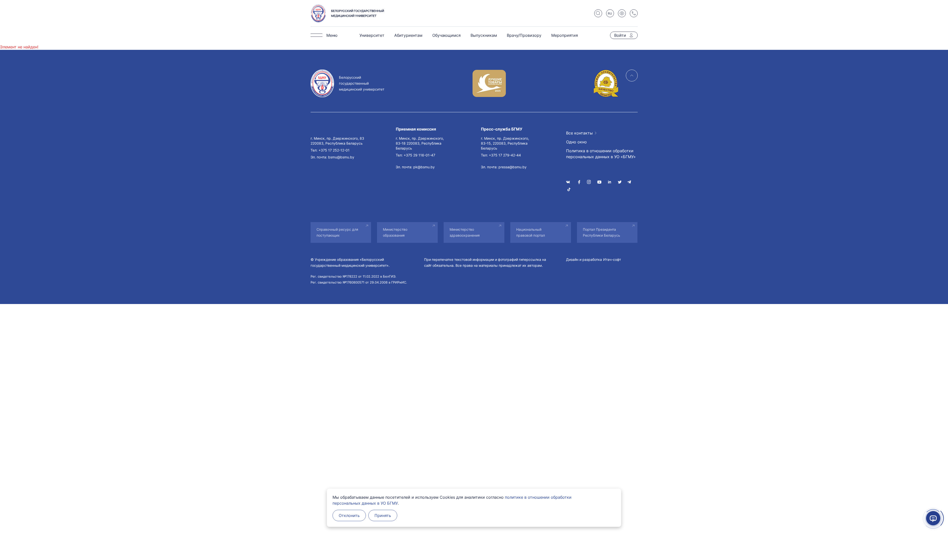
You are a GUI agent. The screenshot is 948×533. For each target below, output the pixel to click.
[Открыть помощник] (933, 518)
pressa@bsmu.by (512, 167)
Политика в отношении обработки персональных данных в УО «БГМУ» (601, 153)
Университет (371, 35)
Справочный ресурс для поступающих (337, 232)
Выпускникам (484, 35)
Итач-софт (612, 259)
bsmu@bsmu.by (341, 157)
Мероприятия (564, 35)
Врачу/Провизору (524, 35)
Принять (383, 515)
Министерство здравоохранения (465, 232)
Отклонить (349, 515)
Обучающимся (446, 35)
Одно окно (576, 141)
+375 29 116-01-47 (419, 155)
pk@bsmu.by (424, 167)
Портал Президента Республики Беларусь (601, 232)
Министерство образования (395, 232)
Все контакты (579, 133)
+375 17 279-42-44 (505, 155)
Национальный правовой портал (530, 232)
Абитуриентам (408, 35)
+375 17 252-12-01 (334, 150)
